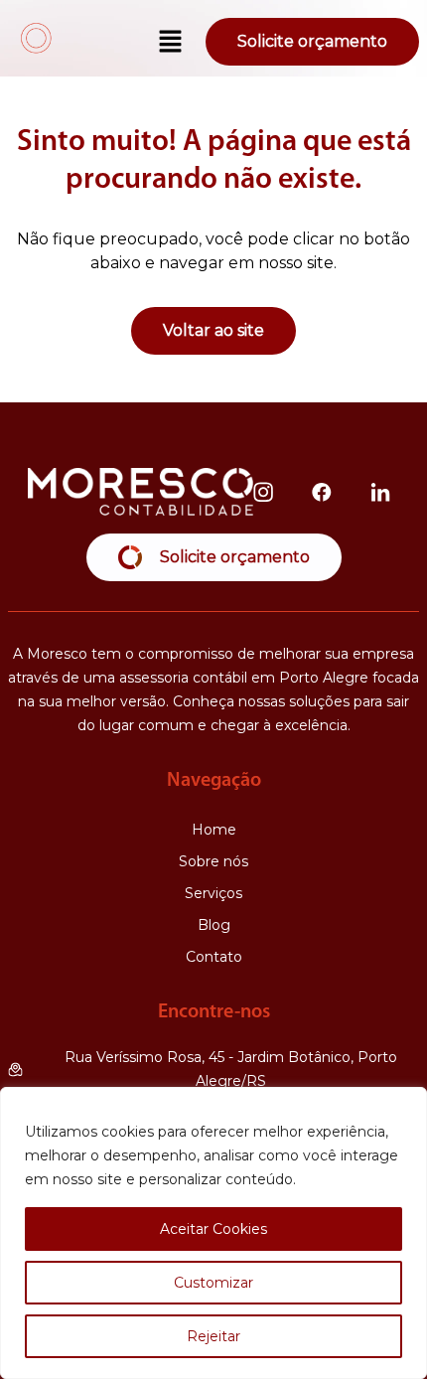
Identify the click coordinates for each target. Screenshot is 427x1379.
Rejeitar (213, 1336)
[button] (171, 43)
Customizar (213, 1283)
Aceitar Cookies (213, 1229)
